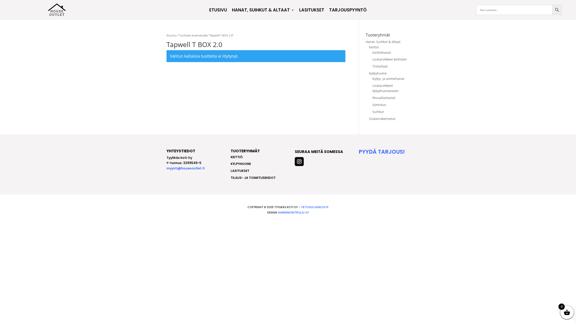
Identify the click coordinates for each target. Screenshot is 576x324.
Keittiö (374, 47)
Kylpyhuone (378, 73)
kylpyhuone (241, 164)
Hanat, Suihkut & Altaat (261, 10)
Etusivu (218, 10)
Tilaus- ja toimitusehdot (253, 178)
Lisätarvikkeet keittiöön (389, 59)
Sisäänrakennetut (382, 119)
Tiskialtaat (380, 66)
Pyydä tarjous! (382, 151)
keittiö (237, 157)
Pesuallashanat (383, 98)
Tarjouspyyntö (348, 10)
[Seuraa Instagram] (299, 161)
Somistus (379, 105)
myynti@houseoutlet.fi (185, 168)
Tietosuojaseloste (314, 207)
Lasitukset (311, 10)
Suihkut (378, 112)
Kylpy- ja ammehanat (388, 78)
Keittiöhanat (381, 52)
